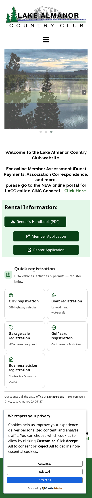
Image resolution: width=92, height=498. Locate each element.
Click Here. (75, 190)
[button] (40, 132)
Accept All (45, 480)
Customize (44, 464)
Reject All (44, 472)
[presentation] (8, 92)
